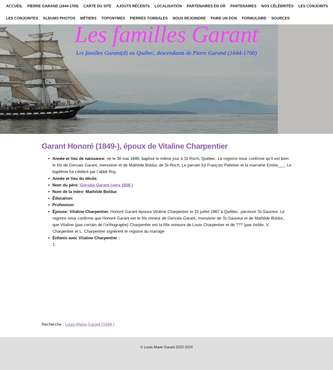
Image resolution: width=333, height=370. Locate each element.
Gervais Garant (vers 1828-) (106, 185)
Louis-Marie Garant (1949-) (90, 324)
